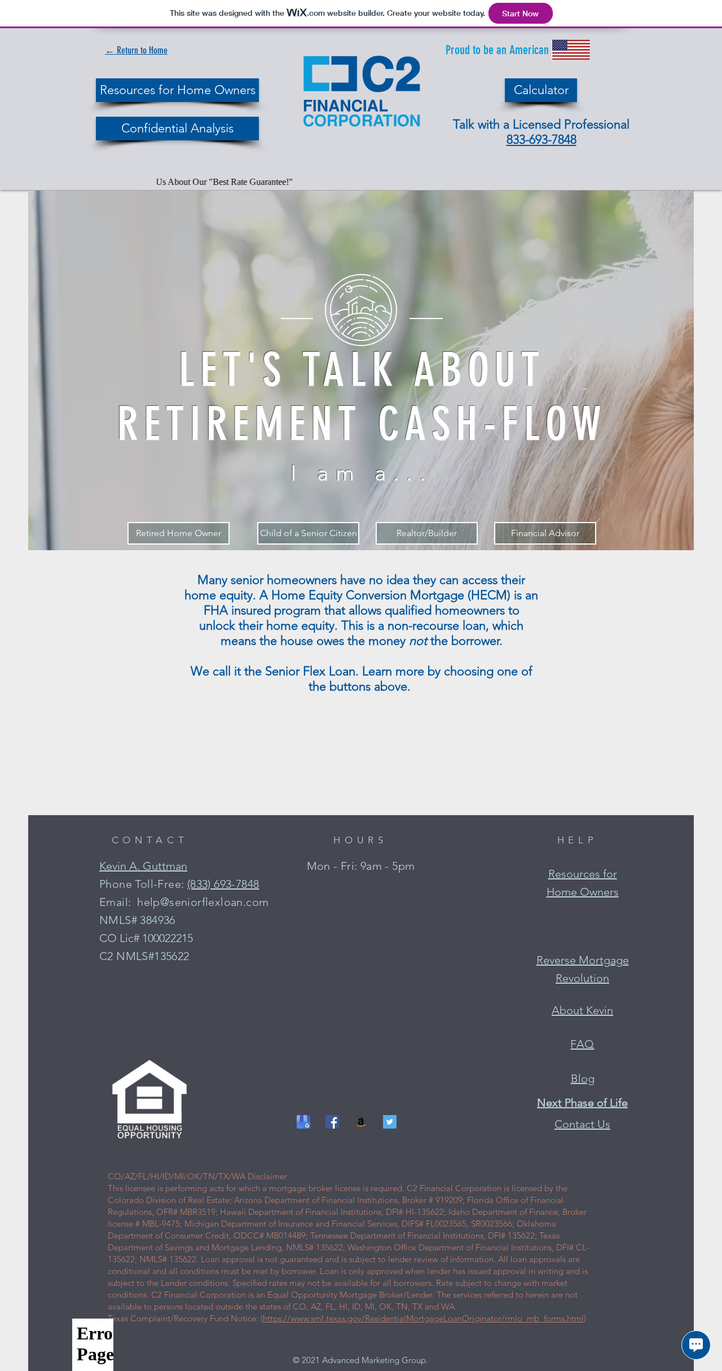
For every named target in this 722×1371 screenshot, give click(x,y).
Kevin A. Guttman (143, 866)
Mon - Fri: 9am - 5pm (361, 866)
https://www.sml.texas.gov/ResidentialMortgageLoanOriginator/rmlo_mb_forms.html (423, 1318)
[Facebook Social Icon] (332, 1122)
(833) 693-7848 (223, 884)
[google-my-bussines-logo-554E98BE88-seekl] (303, 1122)
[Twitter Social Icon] (390, 1122)
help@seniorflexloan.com (202, 902)
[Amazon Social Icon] (361, 1122)
